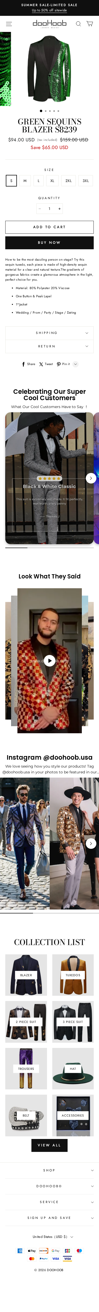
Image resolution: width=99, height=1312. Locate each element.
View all (49, 1145)
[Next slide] (91, 478)
